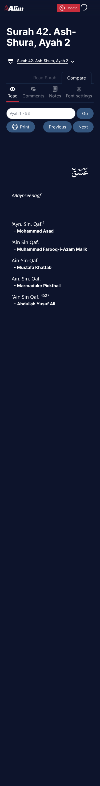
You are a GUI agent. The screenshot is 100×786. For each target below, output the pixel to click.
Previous (57, 127)
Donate (71, 8)
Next (83, 127)
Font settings (79, 95)
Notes (55, 95)
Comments (33, 95)
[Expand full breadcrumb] (10, 61)
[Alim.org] (15, 8)
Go (85, 113)
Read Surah (44, 77)
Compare (76, 78)
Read (12, 95)
